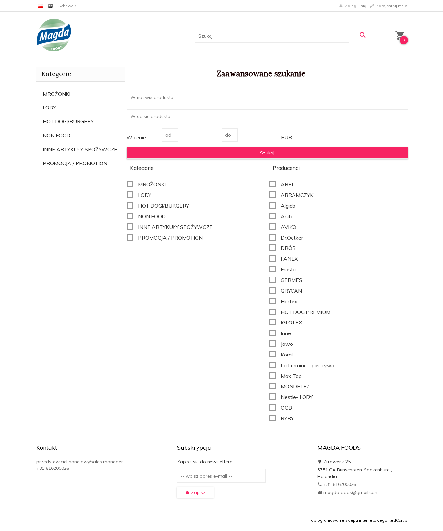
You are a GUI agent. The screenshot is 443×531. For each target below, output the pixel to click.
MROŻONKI (56, 94)
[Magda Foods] (54, 36)
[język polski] (40, 5)
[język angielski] (50, 5)
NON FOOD (56, 135)
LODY (49, 107)
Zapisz (198, 492)
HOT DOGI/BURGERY (68, 121)
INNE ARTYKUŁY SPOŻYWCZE (80, 149)
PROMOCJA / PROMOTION (75, 163)
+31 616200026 (339, 484)
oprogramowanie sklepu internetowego (349, 520)
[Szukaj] (362, 35)
